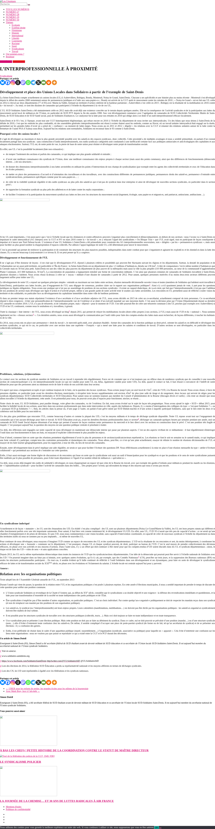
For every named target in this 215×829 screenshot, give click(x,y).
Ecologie (16, 25)
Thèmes (9, 22)
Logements (17, 41)
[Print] (48, 82)
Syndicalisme (18, 49)
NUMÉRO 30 (12, 20)
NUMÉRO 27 (12, 12)
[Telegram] (33, 82)
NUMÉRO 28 (12, 14)
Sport (14, 46)
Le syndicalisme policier (20, 761)
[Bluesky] (2, 82)
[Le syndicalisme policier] (27, 756)
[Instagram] (12, 82)
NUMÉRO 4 (6, 61)
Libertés (15, 38)
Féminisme (17, 30)
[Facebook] (7, 82)
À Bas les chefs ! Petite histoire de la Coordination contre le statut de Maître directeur (74, 750)
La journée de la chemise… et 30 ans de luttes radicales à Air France (57, 801)
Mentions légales (13, 806)
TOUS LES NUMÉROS (17, 9)
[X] (38, 82)
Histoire (15, 33)
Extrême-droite (18, 27)
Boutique (10, 56)
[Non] (160, 828)
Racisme (16, 43)
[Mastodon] (23, 82)
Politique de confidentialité (18, 809)
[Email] (43, 82)
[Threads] (17, 82)
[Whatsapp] (28, 82)
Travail (15, 51)
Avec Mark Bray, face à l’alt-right (23, 691)
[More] (54, 82)
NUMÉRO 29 (12, 17)
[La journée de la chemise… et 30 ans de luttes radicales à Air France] (28, 795)
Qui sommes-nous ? (15, 54)
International (17, 35)
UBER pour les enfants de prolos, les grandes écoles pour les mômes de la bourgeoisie (47, 688)
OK (156, 827)
